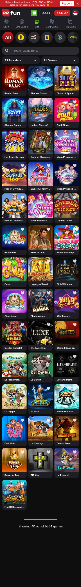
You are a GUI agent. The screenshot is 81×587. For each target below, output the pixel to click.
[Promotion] (34, 13)
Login (46, 12)
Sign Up (62, 12)
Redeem (66, 3)
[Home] (11, 13)
